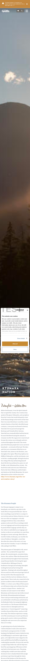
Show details (21, 338)
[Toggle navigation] (26, 11)
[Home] (5, 11)
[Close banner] (27, 310)
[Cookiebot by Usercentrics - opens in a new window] (17, 310)
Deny (15, 349)
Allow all (15, 344)
